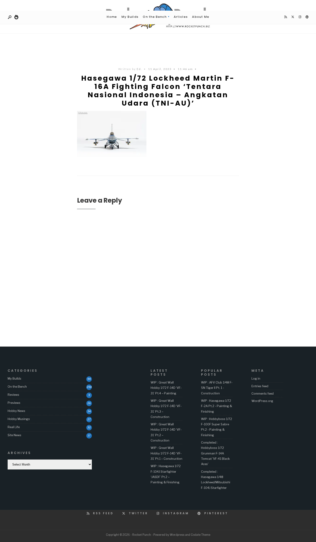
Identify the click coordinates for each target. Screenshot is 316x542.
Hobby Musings (19, 419)
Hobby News (16, 411)
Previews (14, 403)
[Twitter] (292, 17)
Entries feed (259, 386)
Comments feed (262, 393)
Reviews (13, 394)
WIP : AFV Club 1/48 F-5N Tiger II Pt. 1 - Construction (216, 388)
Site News (14, 435)
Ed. (139, 69)
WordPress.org (262, 401)
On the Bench (155, 17)
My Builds (130, 17)
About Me (200, 17)
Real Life (14, 427)
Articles (181, 17)
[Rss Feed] (285, 17)
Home (112, 17)
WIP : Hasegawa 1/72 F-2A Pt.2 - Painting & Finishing (216, 406)
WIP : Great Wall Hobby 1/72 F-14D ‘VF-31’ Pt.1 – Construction (166, 453)
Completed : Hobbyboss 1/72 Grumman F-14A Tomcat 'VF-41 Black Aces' (215, 453)
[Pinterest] (307, 17)
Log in (255, 378)
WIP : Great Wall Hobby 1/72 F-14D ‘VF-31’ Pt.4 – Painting (166, 388)
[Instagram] (300, 17)
